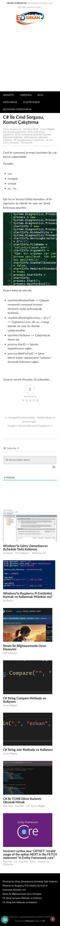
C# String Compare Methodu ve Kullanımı (24, 699)
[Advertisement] (30, 60)
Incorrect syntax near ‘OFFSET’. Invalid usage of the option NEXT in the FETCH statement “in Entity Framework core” (30, 854)
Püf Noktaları (22, 552)
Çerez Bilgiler (47, 129)
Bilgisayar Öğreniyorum (17, 109)
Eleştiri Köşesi (31, 102)
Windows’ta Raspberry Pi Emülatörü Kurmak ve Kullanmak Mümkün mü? (27, 594)
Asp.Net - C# (22, 805)
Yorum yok (27, 142)
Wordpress (29, 921)
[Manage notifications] (52, 919)
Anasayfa (8, 95)
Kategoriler (10, 102)
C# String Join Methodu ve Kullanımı (28, 749)
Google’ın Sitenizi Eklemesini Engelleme (28, 425)
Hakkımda (26, 95)
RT (44, 921)
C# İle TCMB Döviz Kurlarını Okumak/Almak (22, 800)
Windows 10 (39, 552)
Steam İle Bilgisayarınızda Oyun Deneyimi (24, 647)
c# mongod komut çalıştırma (29, 139)
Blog (40, 95)
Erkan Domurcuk (12, 129)
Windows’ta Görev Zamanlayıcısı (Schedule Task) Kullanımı (25, 547)
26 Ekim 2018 (31, 129)
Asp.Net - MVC (27, 861)
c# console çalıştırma (14, 131)
